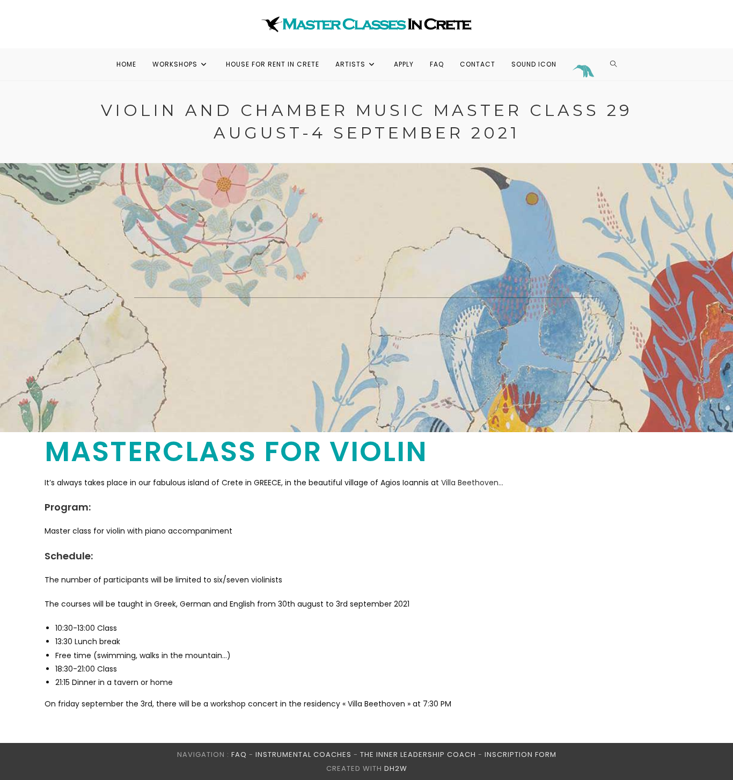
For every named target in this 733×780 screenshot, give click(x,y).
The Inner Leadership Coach (418, 754)
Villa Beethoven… (472, 482)
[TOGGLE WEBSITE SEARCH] (613, 64)
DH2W (395, 768)
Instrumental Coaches (303, 754)
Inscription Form (520, 754)
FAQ (239, 754)
